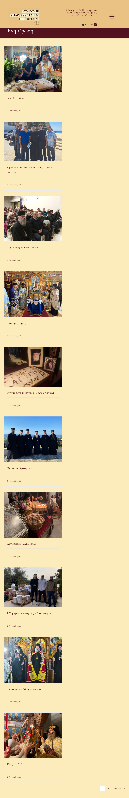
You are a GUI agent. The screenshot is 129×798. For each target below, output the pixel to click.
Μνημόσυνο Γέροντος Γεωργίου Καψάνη (31, 392)
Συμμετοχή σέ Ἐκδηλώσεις (22, 247)
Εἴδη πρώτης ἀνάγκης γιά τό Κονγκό (29, 613)
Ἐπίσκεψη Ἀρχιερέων (19, 468)
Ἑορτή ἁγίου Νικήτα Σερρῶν (24, 688)
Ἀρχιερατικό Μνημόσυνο (22, 543)
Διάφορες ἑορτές (16, 323)
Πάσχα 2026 (14, 764)
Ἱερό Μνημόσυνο (17, 97)
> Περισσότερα (13, 110)
